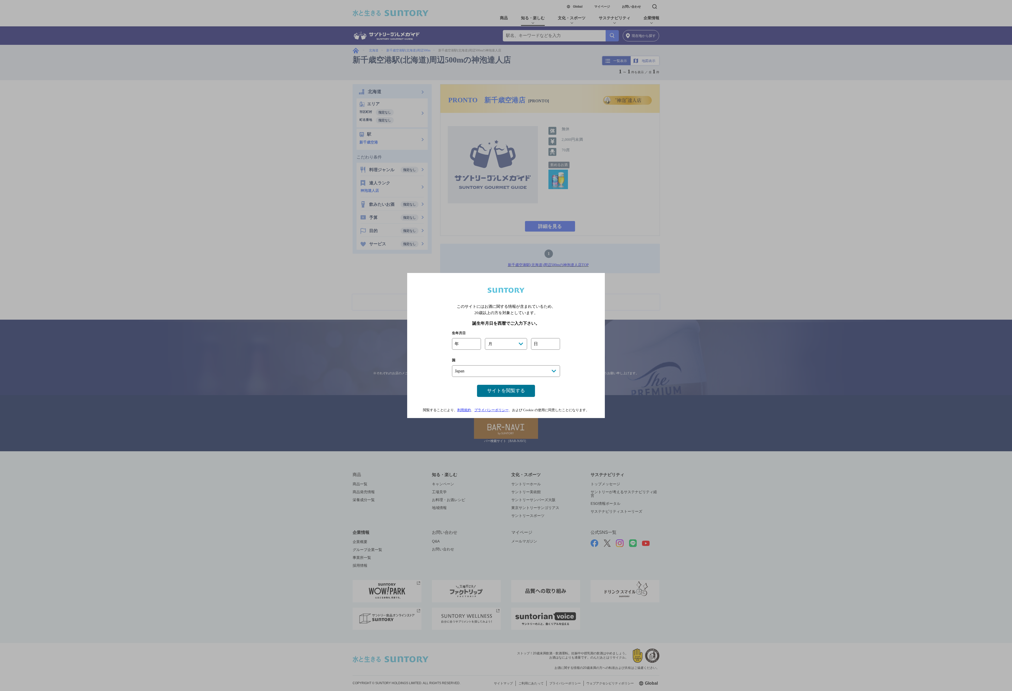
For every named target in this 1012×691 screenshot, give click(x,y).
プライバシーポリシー (491, 410)
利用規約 (464, 410)
